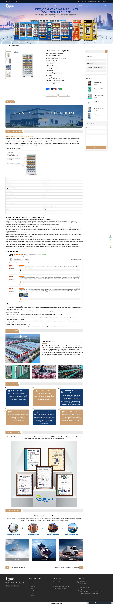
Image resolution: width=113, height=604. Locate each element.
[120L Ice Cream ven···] (89, 102)
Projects (88, 6)
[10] (89, 109)
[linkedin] (12, 1)
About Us (48, 6)
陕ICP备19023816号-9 (56, 603)
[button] (8, 51)
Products (57, 6)
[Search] (106, 51)
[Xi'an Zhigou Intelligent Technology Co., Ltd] (16, 6)
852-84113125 (83, 1)
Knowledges (73, 6)
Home (42, 6)
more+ (81, 342)
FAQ (80, 6)
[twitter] (9, 1)
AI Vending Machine (91, 63)
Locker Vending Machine (14, 45)
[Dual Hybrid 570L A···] (89, 89)
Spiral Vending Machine (92, 60)
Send (95, 147)
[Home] (6, 45)
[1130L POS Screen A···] (89, 96)
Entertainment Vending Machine (94, 67)
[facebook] (6, 1)
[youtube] (17, 1)
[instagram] (14, 1)
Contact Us (103, 6)
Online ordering (64, 95)
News (65, 6)
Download (95, 6)
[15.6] (89, 83)
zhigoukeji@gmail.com (95, 1)
